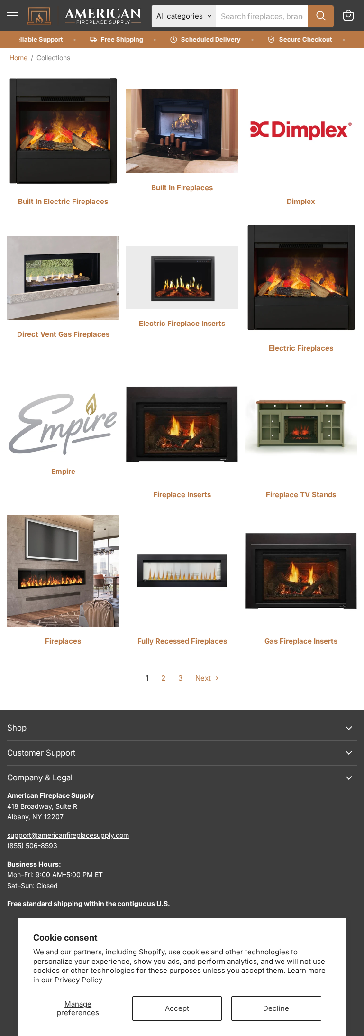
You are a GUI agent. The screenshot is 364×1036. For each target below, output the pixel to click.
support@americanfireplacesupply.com (68, 835)
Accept (177, 1008)
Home (18, 58)
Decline (276, 1008)
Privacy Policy (78, 979)
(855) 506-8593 (32, 846)
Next (204, 678)
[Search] (321, 16)
